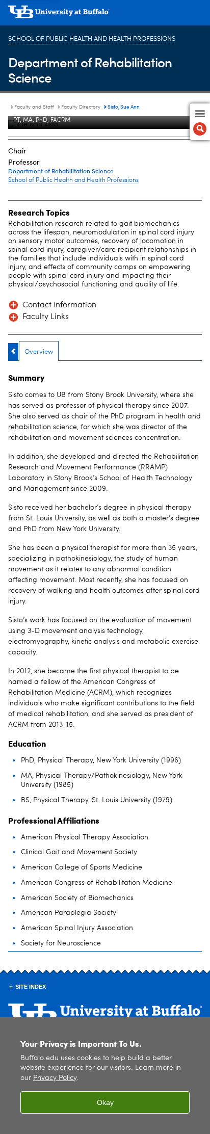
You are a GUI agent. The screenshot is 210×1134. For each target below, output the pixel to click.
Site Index (30, 987)
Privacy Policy (54, 1078)
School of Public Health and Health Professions (91, 39)
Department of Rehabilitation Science (90, 69)
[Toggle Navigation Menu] (200, 121)
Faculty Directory (80, 107)
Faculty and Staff (34, 107)
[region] (105, 1075)
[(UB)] (105, 15)
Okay (105, 1102)
